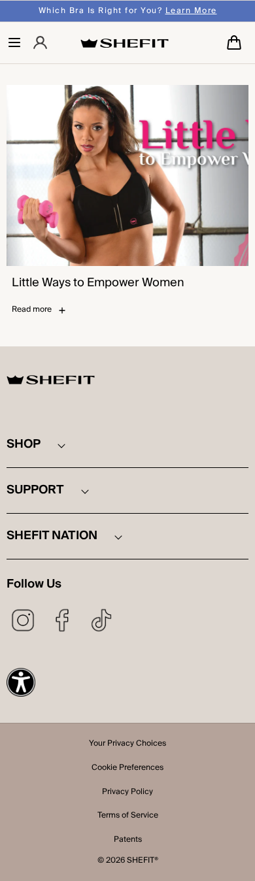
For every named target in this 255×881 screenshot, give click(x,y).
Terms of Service (127, 816)
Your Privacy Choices (127, 744)
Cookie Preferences (127, 768)
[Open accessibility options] (21, 682)
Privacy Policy (127, 793)
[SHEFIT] (124, 42)
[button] (14, 42)
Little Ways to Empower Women (98, 283)
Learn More (191, 11)
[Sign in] (40, 43)
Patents (128, 840)
